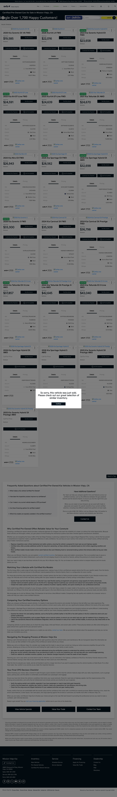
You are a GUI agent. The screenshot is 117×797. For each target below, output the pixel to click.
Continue (58, 404)
